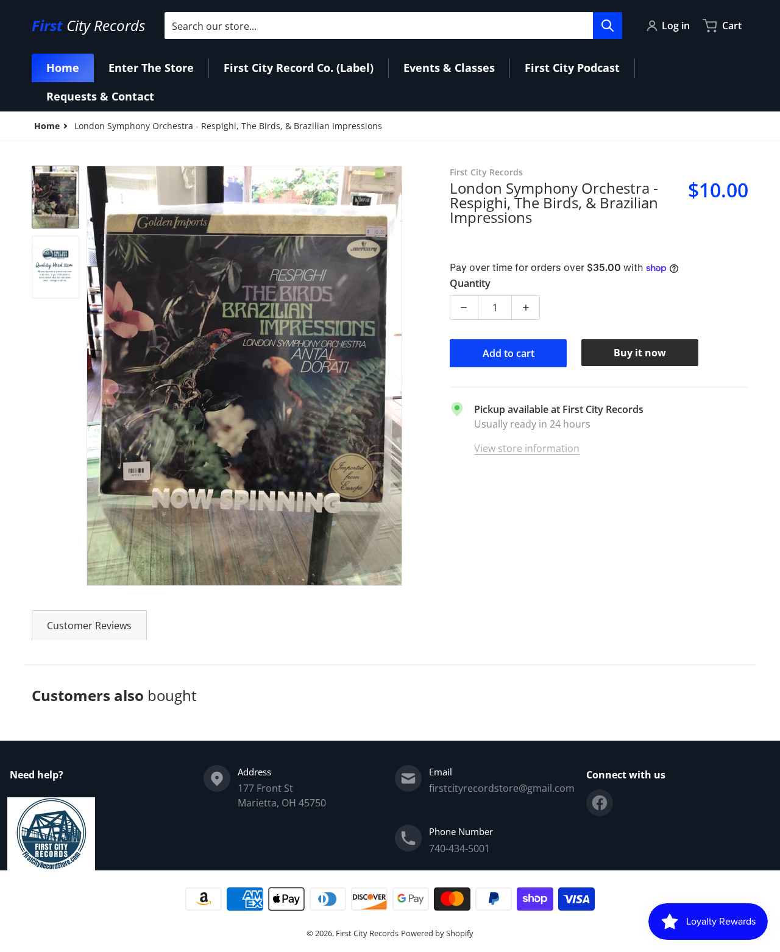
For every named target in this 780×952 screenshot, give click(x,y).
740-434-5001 (459, 848)
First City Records (367, 933)
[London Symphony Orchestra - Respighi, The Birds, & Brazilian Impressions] (55, 197)
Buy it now (640, 352)
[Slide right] (395, 376)
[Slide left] (94, 376)
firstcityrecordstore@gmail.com (502, 788)
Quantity (470, 283)
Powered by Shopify (437, 933)
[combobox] (393, 25)
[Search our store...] (607, 25)
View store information (527, 448)
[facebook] (599, 802)
